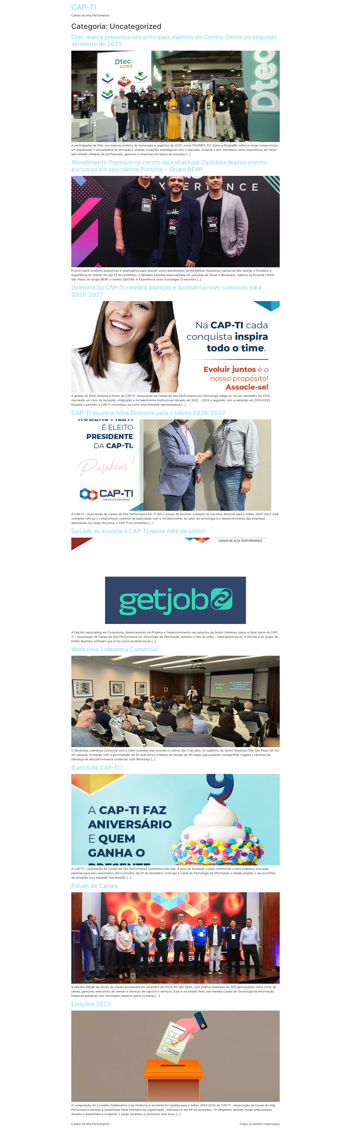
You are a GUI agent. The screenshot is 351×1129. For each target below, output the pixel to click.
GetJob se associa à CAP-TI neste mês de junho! (138, 531)
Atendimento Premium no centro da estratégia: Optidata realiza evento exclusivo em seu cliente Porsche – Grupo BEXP (169, 166)
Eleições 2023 (91, 1003)
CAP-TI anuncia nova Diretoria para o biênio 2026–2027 (148, 412)
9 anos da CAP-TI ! (96, 767)
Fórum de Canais (94, 885)
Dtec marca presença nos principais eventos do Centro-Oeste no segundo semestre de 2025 (174, 40)
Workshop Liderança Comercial (114, 649)
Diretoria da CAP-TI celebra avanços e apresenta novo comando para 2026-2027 (166, 291)
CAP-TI (83, 7)
